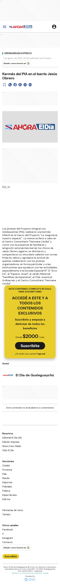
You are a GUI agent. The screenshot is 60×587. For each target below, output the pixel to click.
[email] (25, 84)
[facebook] (15, 84)
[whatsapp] (10, 84)
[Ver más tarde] (4, 84)
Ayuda (45, 573)
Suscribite (30, 345)
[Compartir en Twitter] (20, 84)
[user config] (54, 26)
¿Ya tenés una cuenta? (30, 353)
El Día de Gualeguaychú (35, 375)
